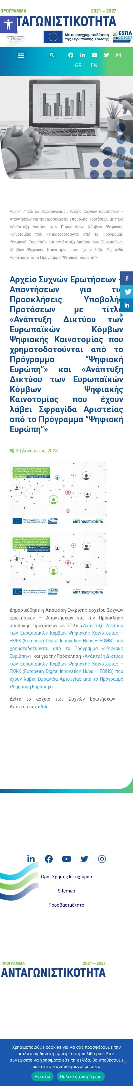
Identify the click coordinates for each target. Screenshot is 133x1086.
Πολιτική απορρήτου (81, 1076)
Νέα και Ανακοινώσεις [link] (46, 211)
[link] (8, 24)
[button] (21, 55)
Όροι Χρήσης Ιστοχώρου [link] (66, 876)
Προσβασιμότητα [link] (66, 905)
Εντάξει (42, 1076)
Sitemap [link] (66, 890)
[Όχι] (125, 1062)
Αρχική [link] (16, 211)
